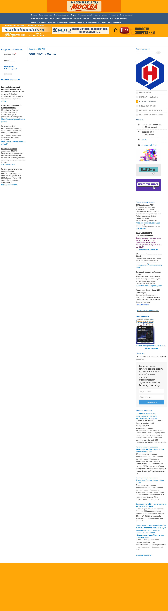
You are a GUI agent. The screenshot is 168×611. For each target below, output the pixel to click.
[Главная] (26, 31)
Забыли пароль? (10, 69)
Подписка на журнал (38, 22)
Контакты (80, 22)
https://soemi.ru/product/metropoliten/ (13, 120)
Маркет (73, 15)
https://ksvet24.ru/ (142, 304)
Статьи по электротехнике (96, 22)
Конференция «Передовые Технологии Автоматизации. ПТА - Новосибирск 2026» (150, 449)
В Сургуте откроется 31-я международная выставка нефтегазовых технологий (146, 415)
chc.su (3, 101)
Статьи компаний (126, 15)
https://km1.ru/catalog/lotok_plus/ (149, 285)
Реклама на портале (61, 15)
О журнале (87, 19)
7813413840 (141, 228)
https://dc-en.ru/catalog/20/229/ (148, 223)
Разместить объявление (148, 310)
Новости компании (148, 97)
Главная (34, 15)
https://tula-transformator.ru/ (147, 249)
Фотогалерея (55, 19)
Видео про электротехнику (72, 19)
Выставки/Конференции (118, 19)
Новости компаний (85, 15)
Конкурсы (51, 22)
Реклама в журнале (100, 19)
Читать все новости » (144, 555)
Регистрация (9, 67)
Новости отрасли (100, 15)
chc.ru (144, 139)
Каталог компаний (45, 15)
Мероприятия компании (151, 115)
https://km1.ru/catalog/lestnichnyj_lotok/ (13, 142)
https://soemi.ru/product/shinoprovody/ (149, 266)
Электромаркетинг (114, 22)
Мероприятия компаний (39, 19)
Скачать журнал (151, 348)
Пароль (7, 60)
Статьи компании (147, 101)
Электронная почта (10, 54)
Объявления (113, 15)
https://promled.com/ (9, 184)
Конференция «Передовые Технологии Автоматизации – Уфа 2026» (150, 480)
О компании (145, 93)
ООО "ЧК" (41, 49)
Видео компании (147, 106)
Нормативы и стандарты (66, 22)
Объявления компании (150, 110)
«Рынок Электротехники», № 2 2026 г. (151, 346)
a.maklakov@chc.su (149, 145)
